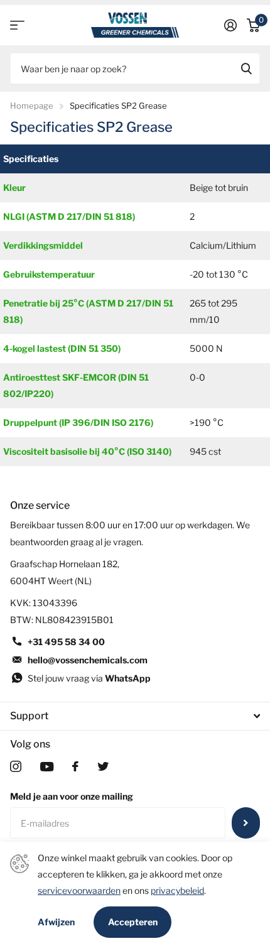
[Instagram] (15, 766)
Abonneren (246, 823)
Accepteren (133, 921)
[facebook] (75, 766)
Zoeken (246, 68)
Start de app (17, 25)
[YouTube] (46, 766)
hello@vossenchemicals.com (88, 660)
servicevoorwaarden (79, 890)
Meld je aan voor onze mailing (71, 796)
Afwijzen (56, 922)
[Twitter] (103, 766)
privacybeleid (177, 890)
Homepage (31, 106)
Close (135, 716)
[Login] (230, 25)
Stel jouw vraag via (89, 678)
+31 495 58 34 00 (66, 641)
